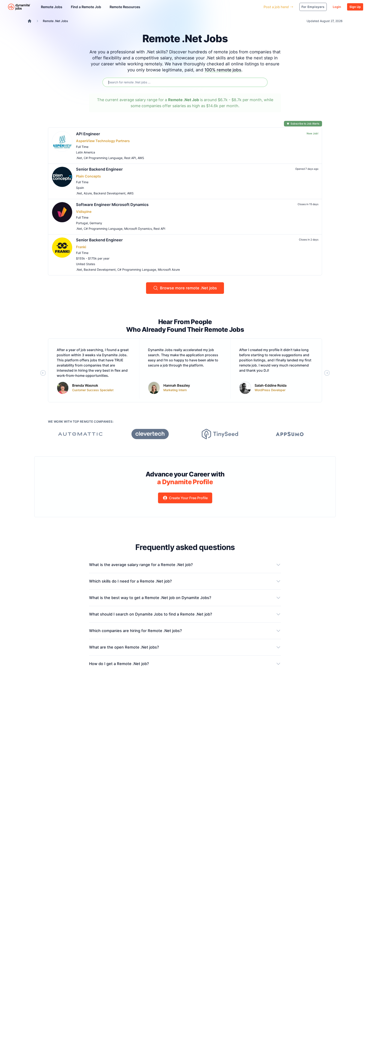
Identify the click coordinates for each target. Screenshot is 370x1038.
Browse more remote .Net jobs (188, 288)
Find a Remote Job (86, 7)
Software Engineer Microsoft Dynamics (112, 204)
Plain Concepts (88, 176)
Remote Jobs (51, 7)
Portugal (82, 223)
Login (337, 7)
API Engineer (88, 134)
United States (85, 264)
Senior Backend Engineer (99, 169)
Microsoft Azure (169, 269)
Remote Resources (125, 7)
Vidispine (83, 211)
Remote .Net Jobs (55, 21)
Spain (80, 187)
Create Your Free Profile (188, 498)
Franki (81, 247)
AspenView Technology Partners (103, 141)
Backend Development (109, 193)
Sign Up (355, 7)
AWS (141, 158)
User (240, 7)
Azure (88, 193)
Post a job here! (276, 7)
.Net (79, 158)
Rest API (130, 158)
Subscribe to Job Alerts (305, 123)
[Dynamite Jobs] (29, 21)
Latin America (85, 152)
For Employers (313, 7)
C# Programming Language (103, 158)
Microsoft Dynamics (138, 228)
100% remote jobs (222, 69)
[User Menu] (257, 7)
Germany (96, 223)
